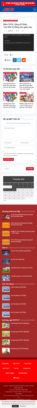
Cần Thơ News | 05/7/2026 (18, 312)
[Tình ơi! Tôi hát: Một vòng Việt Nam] (6, 253)
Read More (23, 406)
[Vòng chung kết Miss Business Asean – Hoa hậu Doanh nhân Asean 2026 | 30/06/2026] (6, 217)
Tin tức (16, 368)
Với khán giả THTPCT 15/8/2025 (20, 340)
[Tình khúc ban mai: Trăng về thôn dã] (6, 278)
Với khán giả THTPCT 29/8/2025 (20, 323)
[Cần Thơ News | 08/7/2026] (6, 289)
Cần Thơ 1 (16, 363)
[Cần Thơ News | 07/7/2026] (6, 297)
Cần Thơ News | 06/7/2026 (18, 304)
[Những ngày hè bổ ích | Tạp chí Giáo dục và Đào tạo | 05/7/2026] (27, 97)
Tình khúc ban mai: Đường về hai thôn (22, 267)
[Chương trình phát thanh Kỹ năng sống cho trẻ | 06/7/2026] (10, 97)
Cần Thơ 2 (27, 363)
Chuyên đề (23, 92)
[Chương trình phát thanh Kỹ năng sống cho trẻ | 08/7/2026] (10, 77)
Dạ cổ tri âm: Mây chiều (17, 259)
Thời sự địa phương (25, 72)
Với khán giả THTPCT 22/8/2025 (20, 331)
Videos (15, 20)
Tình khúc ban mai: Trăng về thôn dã (21, 276)
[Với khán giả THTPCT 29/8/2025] (6, 325)
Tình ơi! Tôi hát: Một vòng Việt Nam (21, 251)
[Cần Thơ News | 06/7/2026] (6, 306)
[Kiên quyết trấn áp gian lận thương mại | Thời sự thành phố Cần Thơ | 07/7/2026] (27, 77)
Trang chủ (5, 363)
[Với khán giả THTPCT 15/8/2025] (6, 342)
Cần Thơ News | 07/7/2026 (18, 295)
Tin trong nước (8, 20)
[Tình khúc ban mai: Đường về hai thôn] (6, 270)
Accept (15, 406)
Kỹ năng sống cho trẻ (10, 72)
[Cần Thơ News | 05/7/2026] (6, 314)
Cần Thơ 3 (6, 368)
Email (17, 378)
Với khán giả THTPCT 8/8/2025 (19, 348)
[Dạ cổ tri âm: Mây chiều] (6, 261)
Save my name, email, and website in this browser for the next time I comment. (19, 154)
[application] (18, 42)
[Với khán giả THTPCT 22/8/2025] (6, 334)
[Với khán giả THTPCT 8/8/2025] (6, 351)
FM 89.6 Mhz (23, 373)
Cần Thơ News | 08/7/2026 (18, 287)
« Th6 (4, 200)
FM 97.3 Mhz (10, 373)
